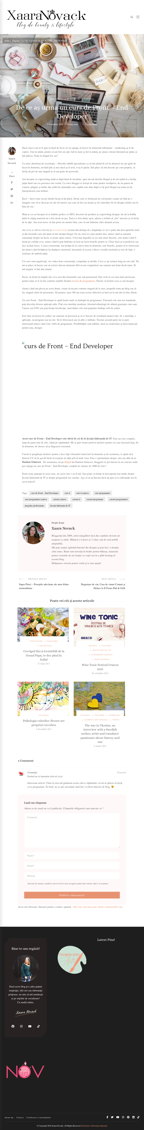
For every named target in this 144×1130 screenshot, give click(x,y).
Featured (99, 715)
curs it (67, 493)
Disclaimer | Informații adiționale (94, 1125)
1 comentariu (91, 124)
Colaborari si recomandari (39, 1117)
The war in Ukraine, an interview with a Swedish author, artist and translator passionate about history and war (100, 734)
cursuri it (76, 499)
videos (115, 719)
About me (9, 1117)
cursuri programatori (119, 499)
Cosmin (32, 772)
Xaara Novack (12, 160)
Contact (20, 1117)
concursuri (73, 99)
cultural (89, 99)
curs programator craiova (36, 499)
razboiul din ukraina (96, 719)
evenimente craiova (102, 654)
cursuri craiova (59, 499)
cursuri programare (94, 499)
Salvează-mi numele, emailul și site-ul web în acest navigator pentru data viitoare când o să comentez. (68, 883)
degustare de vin (102, 650)
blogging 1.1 (56, 99)
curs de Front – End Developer (44, 493)
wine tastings (101, 659)
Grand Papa (46, 645)
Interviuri (114, 715)
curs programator (102, 493)
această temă (59, 230)
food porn (52, 641)
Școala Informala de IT (60, 505)
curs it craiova (82, 493)
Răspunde (121, 772)
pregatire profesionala (34, 505)
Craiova (93, 645)
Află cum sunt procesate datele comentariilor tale (97, 906)
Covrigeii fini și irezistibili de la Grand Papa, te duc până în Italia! (43, 655)
